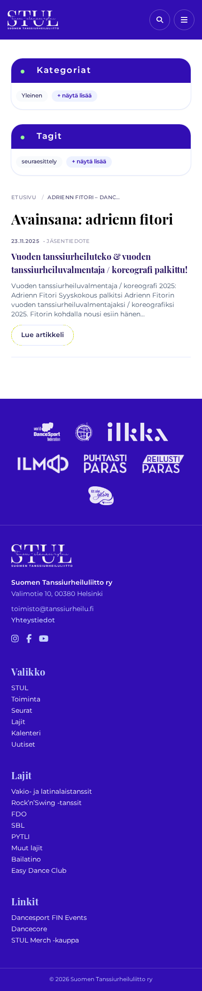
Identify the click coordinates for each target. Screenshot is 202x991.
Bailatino (26, 859)
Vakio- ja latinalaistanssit (51, 791)
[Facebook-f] (28, 639)
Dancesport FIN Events (49, 917)
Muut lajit (27, 848)
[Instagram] (15, 639)
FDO (19, 814)
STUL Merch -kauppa (45, 940)
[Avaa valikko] (184, 19)
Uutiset (23, 744)
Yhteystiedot (33, 620)
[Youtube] (43, 639)
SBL (17, 825)
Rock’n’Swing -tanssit (46, 803)
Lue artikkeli (42, 335)
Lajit (18, 722)
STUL (19, 688)
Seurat (21, 710)
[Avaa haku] (159, 19)
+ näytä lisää (74, 95)
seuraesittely (39, 161)
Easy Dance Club (38, 870)
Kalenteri (26, 733)
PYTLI (20, 836)
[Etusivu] (33, 19)
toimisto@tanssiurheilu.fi (52, 609)
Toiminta (25, 699)
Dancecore (29, 929)
